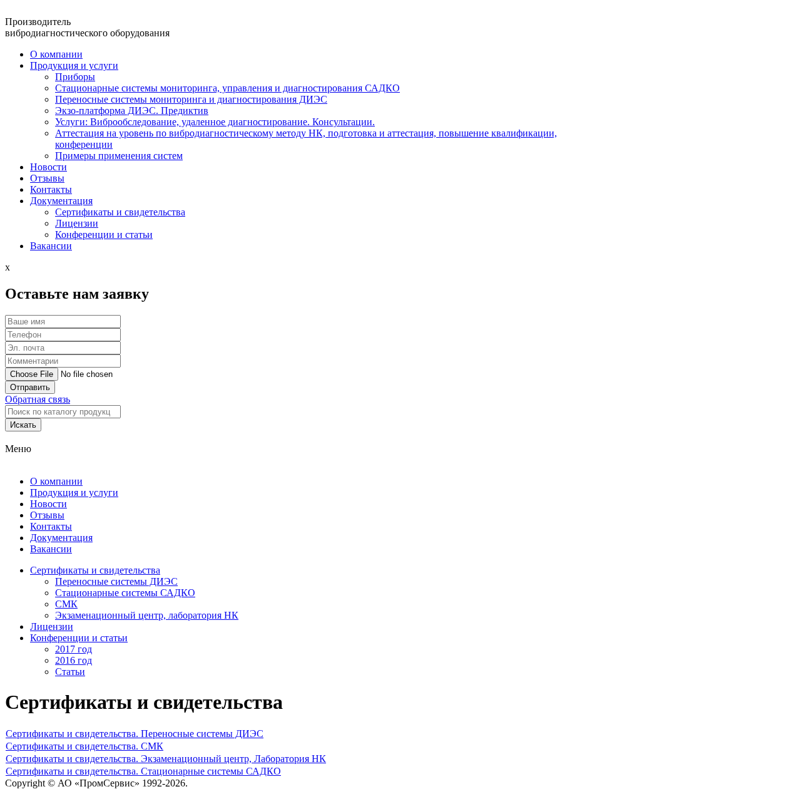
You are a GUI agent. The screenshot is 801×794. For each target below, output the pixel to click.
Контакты (51, 526)
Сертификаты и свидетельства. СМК (84, 746)
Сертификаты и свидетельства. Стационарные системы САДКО (143, 771)
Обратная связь (37, 399)
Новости (48, 503)
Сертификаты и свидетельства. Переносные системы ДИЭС (134, 733)
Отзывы (47, 178)
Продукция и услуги (74, 492)
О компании (56, 54)
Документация (61, 537)
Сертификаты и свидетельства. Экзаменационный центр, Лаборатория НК (166, 758)
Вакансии (51, 549)
